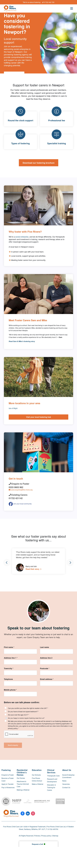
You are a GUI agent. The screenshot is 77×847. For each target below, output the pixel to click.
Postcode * (44, 668)
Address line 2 (46, 658)
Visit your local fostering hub (38, 417)
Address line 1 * (10, 658)
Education (37, 770)
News (64, 781)
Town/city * (8, 668)
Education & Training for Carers (51, 787)
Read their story (33, 569)
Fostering (6, 770)
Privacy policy (46, 836)
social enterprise (21, 236)
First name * (9, 647)
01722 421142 (16, 498)
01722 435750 (53, 829)
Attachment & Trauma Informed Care (23, 784)
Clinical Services (51, 771)
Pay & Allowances (8, 787)
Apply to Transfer (8, 784)
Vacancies (66, 784)
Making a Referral (23, 790)
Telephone (8, 679)
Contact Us (66, 787)
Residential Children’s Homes (22, 772)
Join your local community (22, 504)
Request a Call (37, 844)
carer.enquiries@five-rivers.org (21, 490)
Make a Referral (37, 784)
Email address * (46, 679)
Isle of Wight (13, 408)
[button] (7, 562)
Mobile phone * (10, 690)
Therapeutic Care (53, 776)
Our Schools (36, 775)
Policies (37, 836)
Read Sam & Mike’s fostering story (22, 341)
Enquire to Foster (8, 775)
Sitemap (55, 836)
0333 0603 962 (16, 487)
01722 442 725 (49, 2)
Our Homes (21, 778)
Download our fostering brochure (38, 162)
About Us (66, 770)
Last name (44, 647)
